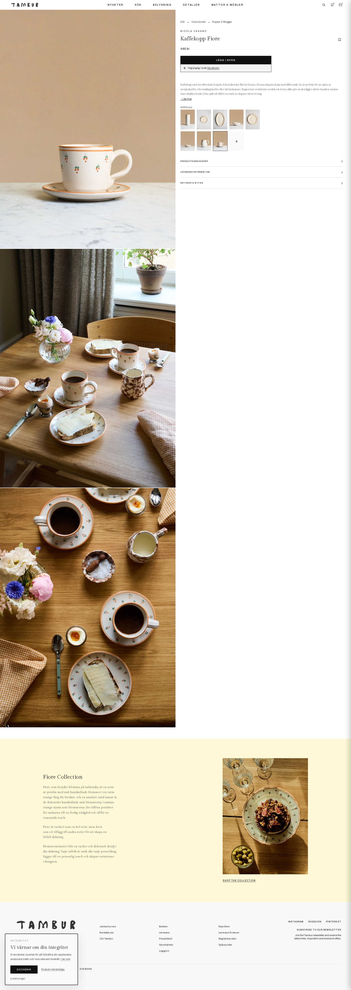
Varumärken (166, 945)
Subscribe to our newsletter (319, 930)
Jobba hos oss (108, 926)
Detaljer (191, 4)
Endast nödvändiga (52, 969)
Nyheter (116, 4)
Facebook (315, 922)
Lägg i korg (225, 60)
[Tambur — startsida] (24, 5)
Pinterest (333, 922)
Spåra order (225, 945)
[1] (88, 129)
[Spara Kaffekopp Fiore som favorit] (339, 39)
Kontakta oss (107, 932)
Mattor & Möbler (227, 4)
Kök (138, 4)
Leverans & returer (229, 932)
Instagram (296, 922)
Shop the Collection (239, 880)
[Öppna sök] (324, 5)
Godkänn (24, 969)
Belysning (162, 4)
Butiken (163, 926)
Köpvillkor (224, 926)
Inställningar (17, 978)
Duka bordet (199, 22)
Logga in (164, 951)
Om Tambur (106, 938)
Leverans (164, 932)
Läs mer (187, 99)
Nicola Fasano (193, 31)
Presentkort (165, 938)
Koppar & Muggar (222, 22)
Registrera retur (227, 938)
